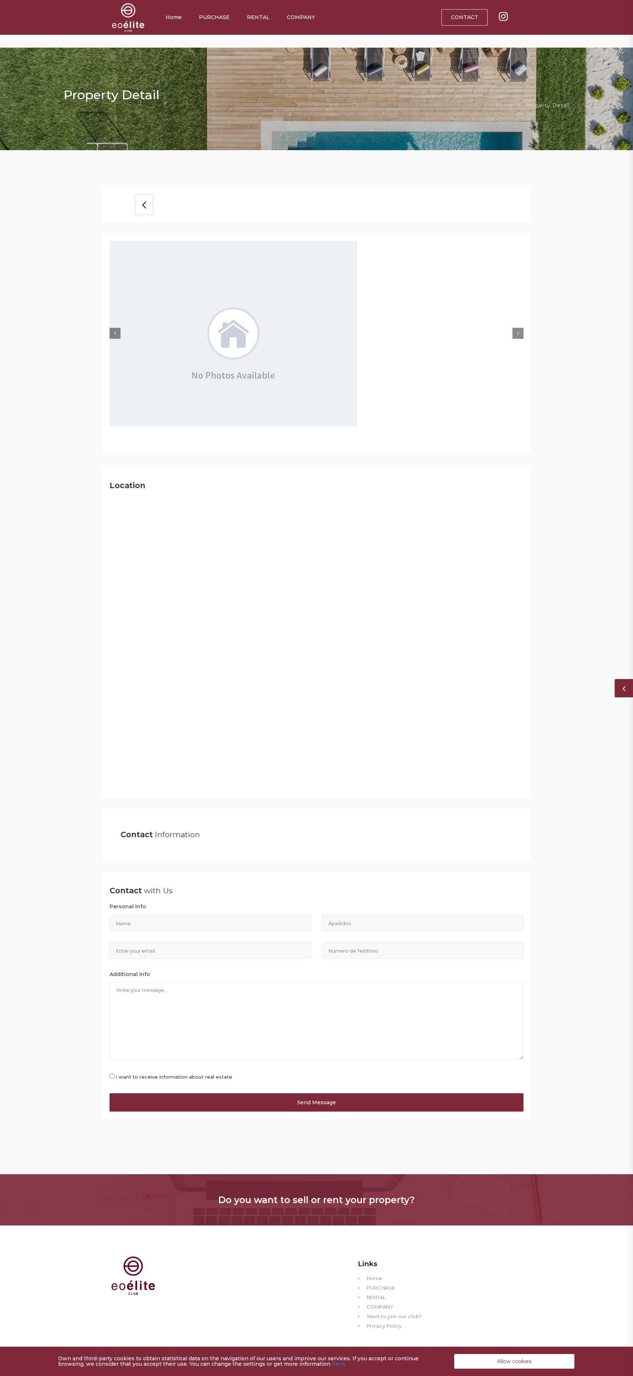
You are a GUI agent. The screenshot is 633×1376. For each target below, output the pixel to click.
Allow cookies (514, 1361)
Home (174, 17)
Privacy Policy (384, 1326)
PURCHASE (214, 17)
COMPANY (301, 17)
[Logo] (128, 16)
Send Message (316, 1102)
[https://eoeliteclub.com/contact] (503, 17)
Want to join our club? (394, 1316)
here (338, 1364)
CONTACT (464, 17)
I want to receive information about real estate (174, 1077)
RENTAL (258, 17)
